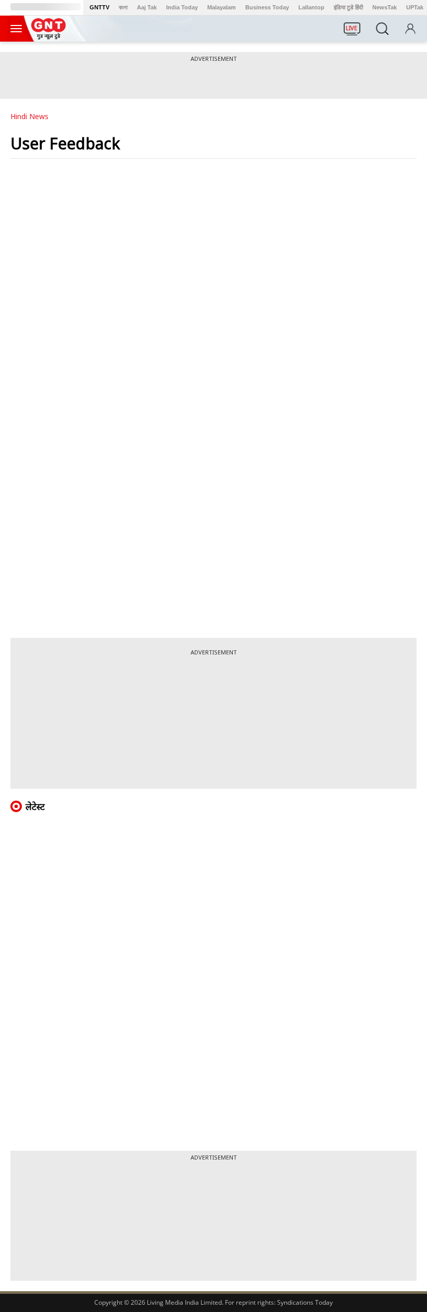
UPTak (414, 7)
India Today (182, 7)
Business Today (267, 7)
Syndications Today (305, 1302)
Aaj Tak (147, 7)
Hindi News (29, 116)
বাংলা (123, 7)
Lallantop (311, 7)
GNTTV (99, 7)
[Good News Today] (48, 36)
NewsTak (384, 7)
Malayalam (221, 7)
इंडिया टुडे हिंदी (348, 7)
